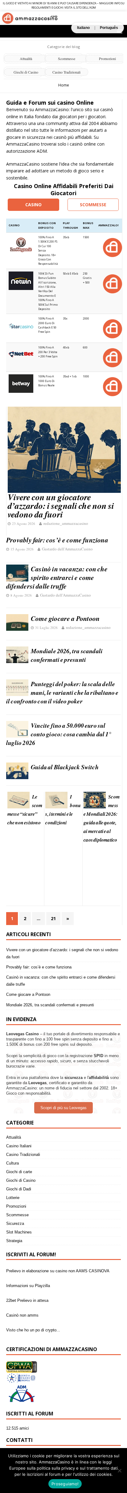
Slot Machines (19, 1232)
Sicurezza (15, 1223)
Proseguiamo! (65, 1483)
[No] (119, 1470)
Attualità (26, 58)
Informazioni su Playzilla (28, 1284)
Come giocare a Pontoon (65, 618)
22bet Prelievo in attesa (27, 1299)
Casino (33, 204)
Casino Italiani (18, 1146)
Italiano (83, 28)
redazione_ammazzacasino (65, 523)
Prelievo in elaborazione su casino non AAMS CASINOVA (57, 1269)
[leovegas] (112, 247)
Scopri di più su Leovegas (63, 1107)
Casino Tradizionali (66, 72)
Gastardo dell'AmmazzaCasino (67, 549)
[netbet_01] (112, 357)
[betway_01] (112, 386)
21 (53, 918)
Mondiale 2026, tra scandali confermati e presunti (67, 655)
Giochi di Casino (26, 72)
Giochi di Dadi (18, 1189)
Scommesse (66, 58)
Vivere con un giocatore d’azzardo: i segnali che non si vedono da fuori (61, 505)
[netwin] (112, 283)
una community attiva (58, 123)
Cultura (12, 1163)
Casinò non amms (22, 1314)
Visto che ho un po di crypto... (33, 1328)
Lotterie (12, 1197)
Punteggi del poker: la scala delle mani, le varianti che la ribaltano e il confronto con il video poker (62, 692)
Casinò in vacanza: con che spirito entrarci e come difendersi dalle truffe (57, 577)
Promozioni (16, 1206)
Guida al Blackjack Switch (65, 767)
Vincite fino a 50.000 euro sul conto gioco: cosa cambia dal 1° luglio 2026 (58, 734)
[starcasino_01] (112, 328)
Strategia (14, 1240)
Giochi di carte (19, 1171)
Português (109, 28)
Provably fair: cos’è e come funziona (57, 540)
